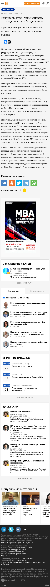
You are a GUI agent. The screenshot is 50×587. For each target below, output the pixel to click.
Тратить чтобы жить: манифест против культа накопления (9, 512)
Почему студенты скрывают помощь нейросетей (30, 512)
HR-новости (8, 10)
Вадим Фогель (16, 433)
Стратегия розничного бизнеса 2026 (27, 377)
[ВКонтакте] (5, 42)
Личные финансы (10, 506)
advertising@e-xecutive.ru (17, 550)
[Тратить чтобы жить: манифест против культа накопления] (10, 498)
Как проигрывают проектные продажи (27, 303)
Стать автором (31, 3)
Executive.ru (42, 537)
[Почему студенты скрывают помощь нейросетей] (30, 498)
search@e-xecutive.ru (23, 546)
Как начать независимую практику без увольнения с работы (27, 323)
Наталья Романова (18, 337)
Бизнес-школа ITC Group (20, 364)
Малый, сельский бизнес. (21, 412)
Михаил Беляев (16, 347)
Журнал (26, 506)
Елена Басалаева (17, 414)
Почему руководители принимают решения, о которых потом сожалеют (27, 333)
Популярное (13, 291)
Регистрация (47, 3)
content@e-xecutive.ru (16, 552)
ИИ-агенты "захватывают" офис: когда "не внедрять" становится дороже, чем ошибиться (28, 428)
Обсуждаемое (37, 291)
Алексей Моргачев (18, 306)
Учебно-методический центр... (22, 385)
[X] (9, 42)
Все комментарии (25, 283)
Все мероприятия (25, 397)
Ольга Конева (16, 327)
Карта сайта (5, 555)
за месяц (24, 298)
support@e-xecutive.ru (18, 554)
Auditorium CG (17, 374)
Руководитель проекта (22, 366)
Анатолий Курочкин (18, 273)
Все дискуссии (25, 478)
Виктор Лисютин (17, 317)
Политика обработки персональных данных (17, 543)
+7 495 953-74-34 (27, 559)
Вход (43, 3)
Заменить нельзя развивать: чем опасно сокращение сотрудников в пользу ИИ (28, 313)
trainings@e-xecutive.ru (27, 548)
